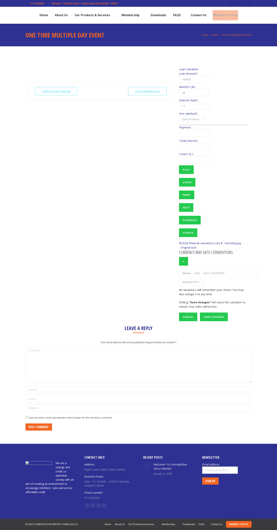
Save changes (214, 317)
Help (186, 207)
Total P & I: (186, 154)
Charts (188, 233)
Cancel (188, 317)
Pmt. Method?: (188, 113)
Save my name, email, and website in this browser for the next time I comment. (70, 417)
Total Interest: (188, 141)
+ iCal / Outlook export (147, 91)
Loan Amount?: (188, 73)
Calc (186, 170)
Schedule (190, 220)
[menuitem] (42, 15)
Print (187, 195)
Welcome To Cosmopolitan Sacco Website (170, 466)
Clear (187, 182)
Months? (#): (187, 87)
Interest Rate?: (189, 100)
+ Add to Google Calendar (56, 91)
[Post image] (147, 466)
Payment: (185, 127)
